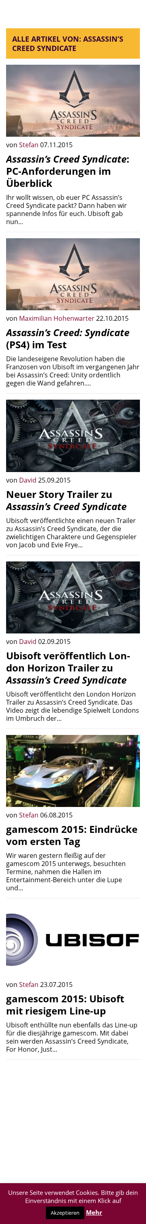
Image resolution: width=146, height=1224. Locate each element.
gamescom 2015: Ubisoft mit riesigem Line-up (65, 1004)
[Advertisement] (73, 1116)
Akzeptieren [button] (65, 1212)
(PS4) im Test (67, 338)
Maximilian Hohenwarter (57, 318)
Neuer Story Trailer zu (66, 500)
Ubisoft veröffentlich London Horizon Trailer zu (68, 667)
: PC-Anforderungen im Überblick (67, 171)
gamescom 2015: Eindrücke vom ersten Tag (71, 835)
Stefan (29, 144)
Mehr (94, 1212)
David (28, 480)
